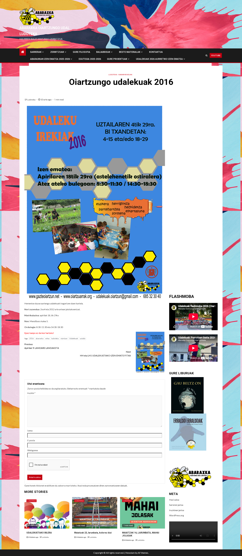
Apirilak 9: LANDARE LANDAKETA (41, 346)
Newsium (130, 552)
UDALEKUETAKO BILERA (39, 532)
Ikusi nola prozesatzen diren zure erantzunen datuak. (102, 485)
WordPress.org (176, 515)
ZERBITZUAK (57, 52)
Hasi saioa (174, 499)
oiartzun (64, 338)
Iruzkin (31, 393)
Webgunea (32, 450)
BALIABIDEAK (103, 52)
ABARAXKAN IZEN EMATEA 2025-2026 (50, 59)
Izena (29, 430)
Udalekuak (73, 338)
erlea (47, 338)
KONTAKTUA (156, 52)
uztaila (82, 338)
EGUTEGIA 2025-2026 (90, 59)
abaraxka (39, 338)
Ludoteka (113, 74)
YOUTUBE (215, 55)
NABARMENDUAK (125, 74)
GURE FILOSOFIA (81, 52)
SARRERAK (35, 52)
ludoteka (55, 338)
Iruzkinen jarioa (176, 510)
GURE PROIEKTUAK (117, 59)
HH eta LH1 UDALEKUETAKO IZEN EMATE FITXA (105, 353)
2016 (31, 338)
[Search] (206, 55)
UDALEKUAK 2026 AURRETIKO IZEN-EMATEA (159, 59)
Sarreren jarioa (176, 505)
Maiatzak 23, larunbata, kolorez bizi (93, 532)
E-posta (31, 440)
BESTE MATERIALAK (129, 52)
